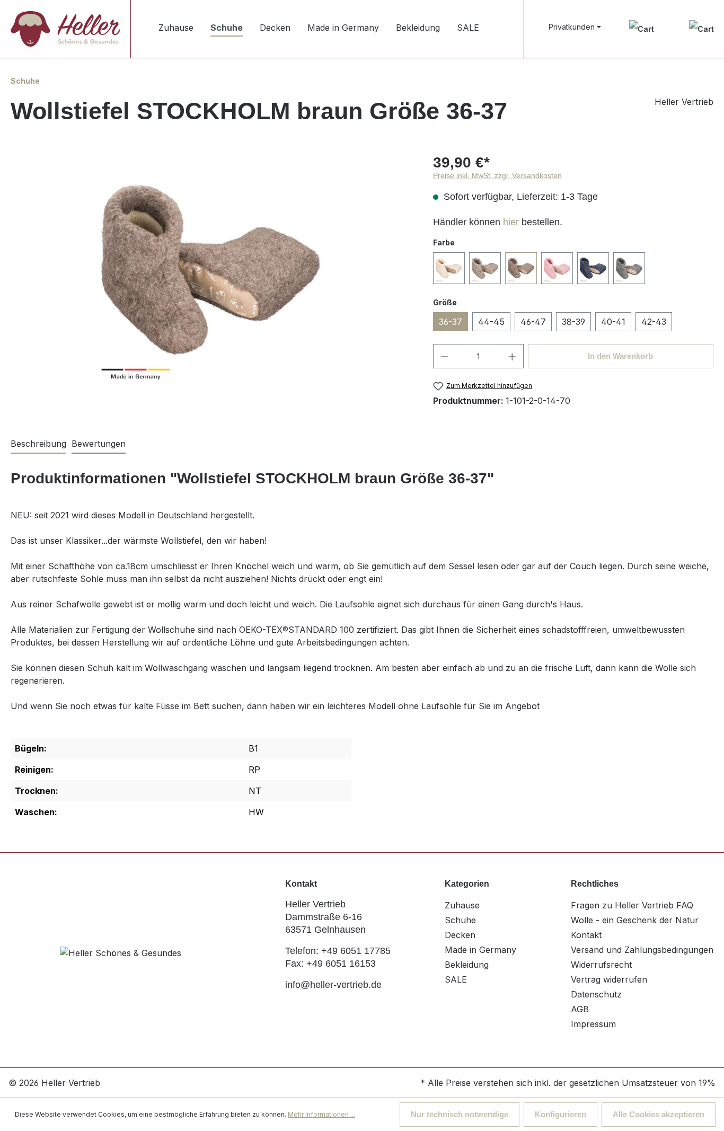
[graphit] (629, 268)
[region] (211, 270)
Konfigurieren (560, 1114)
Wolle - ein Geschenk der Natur (635, 920)
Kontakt (586, 935)
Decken (460, 935)
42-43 (653, 321)
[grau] (485, 268)
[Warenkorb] (701, 29)
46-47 (533, 321)
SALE (456, 979)
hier (511, 222)
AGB (580, 1009)
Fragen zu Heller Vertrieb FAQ (632, 905)
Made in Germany (480, 949)
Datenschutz (596, 994)
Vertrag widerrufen (609, 979)
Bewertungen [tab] (99, 443)
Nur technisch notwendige (459, 1114)
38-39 (573, 321)
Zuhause (462, 905)
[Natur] (449, 268)
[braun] (521, 268)
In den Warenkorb (620, 355)
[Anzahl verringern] (444, 356)
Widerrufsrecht (601, 964)
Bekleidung (467, 964)
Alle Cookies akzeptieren (658, 1114)
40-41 (613, 321)
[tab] (38, 444)
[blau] (593, 268)
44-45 (491, 321)
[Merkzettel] (641, 29)
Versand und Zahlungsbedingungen (642, 949)
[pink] (557, 268)
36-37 (450, 321)
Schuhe (460, 920)
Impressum (593, 1024)
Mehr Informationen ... (321, 1114)
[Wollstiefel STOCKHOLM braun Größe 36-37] (211, 270)
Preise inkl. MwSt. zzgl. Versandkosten (497, 175)
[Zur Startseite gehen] (65, 28)
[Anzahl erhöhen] (512, 356)
